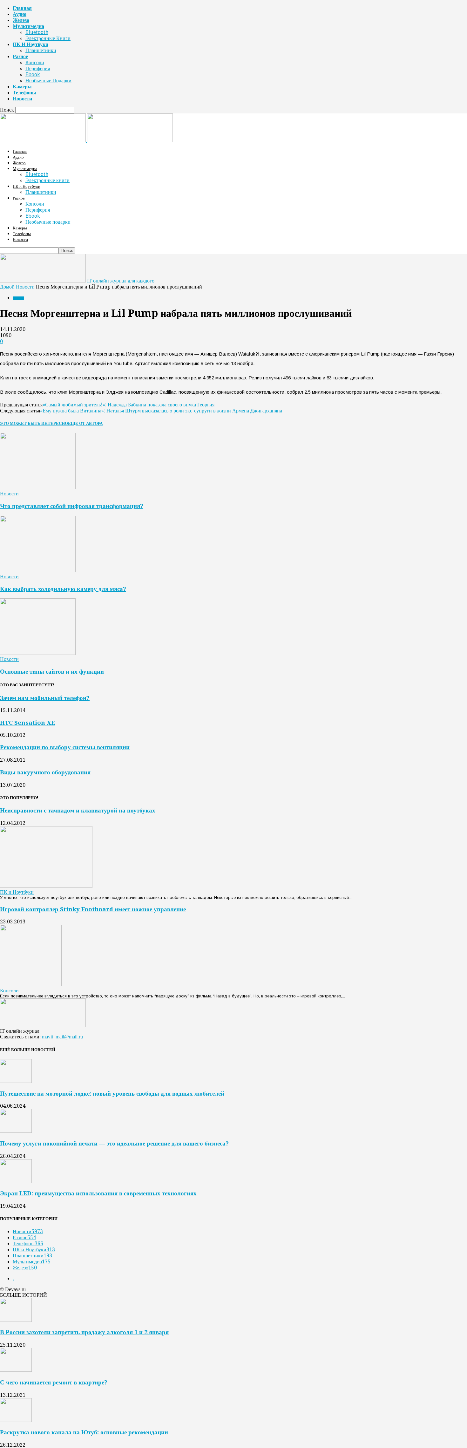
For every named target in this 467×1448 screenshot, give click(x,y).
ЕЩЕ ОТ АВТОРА (85, 423)
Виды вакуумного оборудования (45, 772)
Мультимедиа (28, 26)
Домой (7, 287)
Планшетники (40, 50)
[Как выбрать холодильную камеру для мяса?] (38, 570)
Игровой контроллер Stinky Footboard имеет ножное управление (93, 909)
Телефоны (24, 93)
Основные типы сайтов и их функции (52, 671)
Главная (22, 8)
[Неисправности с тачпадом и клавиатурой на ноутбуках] (46, 886)
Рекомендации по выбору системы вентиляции (65, 747)
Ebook (32, 74)
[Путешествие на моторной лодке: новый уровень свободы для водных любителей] (16, 1081)
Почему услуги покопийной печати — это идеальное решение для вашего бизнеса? (114, 1143)
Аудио (19, 14)
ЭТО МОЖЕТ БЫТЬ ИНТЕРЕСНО (34, 423)
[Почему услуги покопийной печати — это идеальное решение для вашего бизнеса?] (16, 1131)
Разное (20, 56)
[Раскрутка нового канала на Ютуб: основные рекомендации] (16, 1420)
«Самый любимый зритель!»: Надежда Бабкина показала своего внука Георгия (128, 405)
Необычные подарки (48, 81)
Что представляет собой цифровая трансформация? (71, 506)
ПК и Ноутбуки (30, 44)
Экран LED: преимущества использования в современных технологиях (98, 1193)
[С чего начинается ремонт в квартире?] (16, 1370)
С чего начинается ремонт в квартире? (53, 1382)
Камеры (22, 87)
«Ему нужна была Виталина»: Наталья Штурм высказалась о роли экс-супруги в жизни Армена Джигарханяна (161, 411)
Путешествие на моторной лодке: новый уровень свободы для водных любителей (112, 1093)
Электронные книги (48, 38)
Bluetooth (36, 32)
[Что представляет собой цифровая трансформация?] (38, 487)
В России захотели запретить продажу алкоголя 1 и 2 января (84, 1332)
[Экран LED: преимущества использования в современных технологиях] (16, 1181)
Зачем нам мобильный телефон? (45, 698)
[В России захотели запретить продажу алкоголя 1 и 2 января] (16, 1320)
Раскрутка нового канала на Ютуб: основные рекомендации (84, 1432)
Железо (21, 20)
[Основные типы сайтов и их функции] (38, 653)
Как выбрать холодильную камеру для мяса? (63, 589)
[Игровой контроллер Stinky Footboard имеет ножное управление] (31, 984)
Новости (22, 99)
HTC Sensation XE (27, 722)
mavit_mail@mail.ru (62, 1036)
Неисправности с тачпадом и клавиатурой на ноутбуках (77, 810)
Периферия (37, 68)
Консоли (34, 62)
